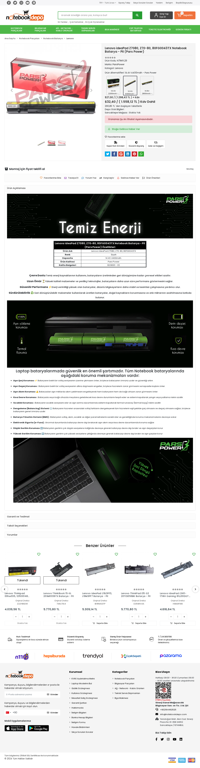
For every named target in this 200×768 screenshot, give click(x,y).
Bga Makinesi (121, 698)
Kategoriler (120, 672)
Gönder (54, 694)
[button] (184, 15)
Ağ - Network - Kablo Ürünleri (129, 688)
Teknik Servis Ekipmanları (127, 693)
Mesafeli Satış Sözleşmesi (85, 698)
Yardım (159, 2)
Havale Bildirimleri (81, 727)
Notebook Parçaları (125, 678)
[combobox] (8, 712)
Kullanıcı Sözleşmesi (82, 693)
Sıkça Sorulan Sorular (143, 2)
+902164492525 (168, 709)
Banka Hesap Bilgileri (82, 717)
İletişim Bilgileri (79, 712)
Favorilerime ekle (116, 136)
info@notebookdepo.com (173, 714)
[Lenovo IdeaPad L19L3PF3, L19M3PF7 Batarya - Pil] (100, 570)
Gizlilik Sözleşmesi (81, 688)
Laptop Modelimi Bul (82, 683)
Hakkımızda (77, 707)
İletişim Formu (78, 722)
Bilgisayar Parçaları (124, 683)
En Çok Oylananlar (95, 22)
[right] (195, 589)
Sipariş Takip (124, 2)
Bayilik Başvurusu (184, 2)
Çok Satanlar (76, 22)
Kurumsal (75, 672)
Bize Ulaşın (162, 672)
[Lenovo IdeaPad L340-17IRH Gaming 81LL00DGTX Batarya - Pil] (177, 570)
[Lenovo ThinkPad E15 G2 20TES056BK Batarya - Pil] (139, 570)
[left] (4, 589)
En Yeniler (63, 22)
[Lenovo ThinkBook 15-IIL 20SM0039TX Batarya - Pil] (61, 570)
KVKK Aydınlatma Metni (83, 678)
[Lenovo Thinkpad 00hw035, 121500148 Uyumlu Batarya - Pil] (22, 570)
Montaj (190, 168)
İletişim (169, 2)
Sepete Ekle (102, 623)
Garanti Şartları (79, 702)
